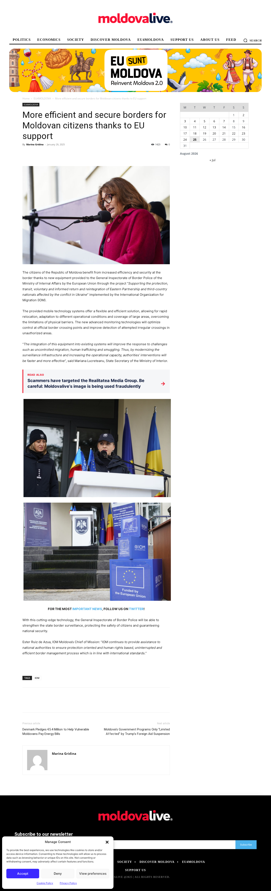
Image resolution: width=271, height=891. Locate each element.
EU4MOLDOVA (42, 98)
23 (243, 133)
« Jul (213, 160)
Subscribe (246, 844)
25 (194, 140)
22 (233, 133)
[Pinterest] (46, 154)
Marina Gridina (35, 144)
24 (185, 140)
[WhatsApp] (56, 154)
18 (194, 133)
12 (204, 127)
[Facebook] (26, 154)
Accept (22, 874)
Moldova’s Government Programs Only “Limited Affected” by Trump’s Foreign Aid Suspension (137, 731)
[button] (107, 842)
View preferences (92, 874)
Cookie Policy (45, 883)
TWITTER (136, 609)
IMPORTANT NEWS (87, 609)
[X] (36, 154)
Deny (58, 874)
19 (204, 133)
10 (185, 127)
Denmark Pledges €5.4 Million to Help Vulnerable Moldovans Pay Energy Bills (55, 731)
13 (214, 127)
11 (194, 127)
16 (243, 127)
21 (224, 133)
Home (26, 98)
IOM (37, 677)
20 (214, 133)
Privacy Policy (68, 883)
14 (224, 127)
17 (185, 133)
